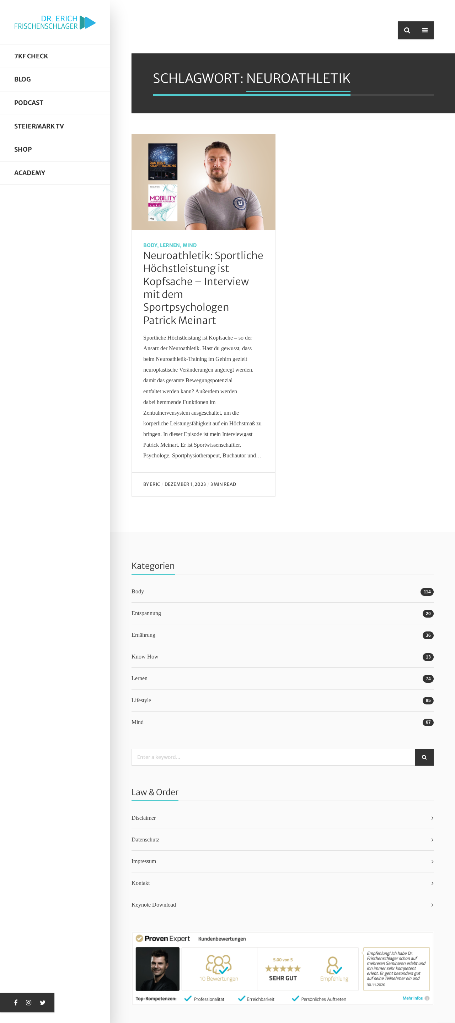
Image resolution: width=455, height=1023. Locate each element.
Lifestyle (141, 700)
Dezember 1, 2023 (185, 484)
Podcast (28, 103)
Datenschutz (145, 839)
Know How (145, 657)
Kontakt (141, 883)
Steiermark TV (39, 126)
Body (150, 245)
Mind (190, 245)
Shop (23, 149)
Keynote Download (154, 905)
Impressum (144, 861)
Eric (155, 484)
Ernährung (143, 635)
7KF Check (31, 56)
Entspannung (146, 613)
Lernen (170, 245)
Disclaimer (144, 818)
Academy (29, 173)
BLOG (22, 79)
